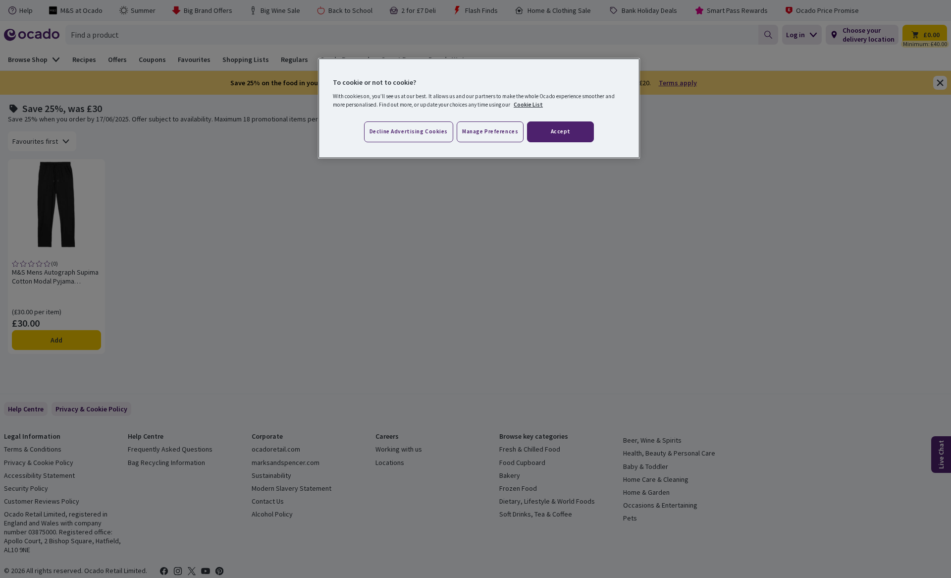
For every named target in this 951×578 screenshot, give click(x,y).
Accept (561, 131)
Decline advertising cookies (409, 131)
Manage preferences (490, 131)
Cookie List (528, 104)
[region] (479, 108)
